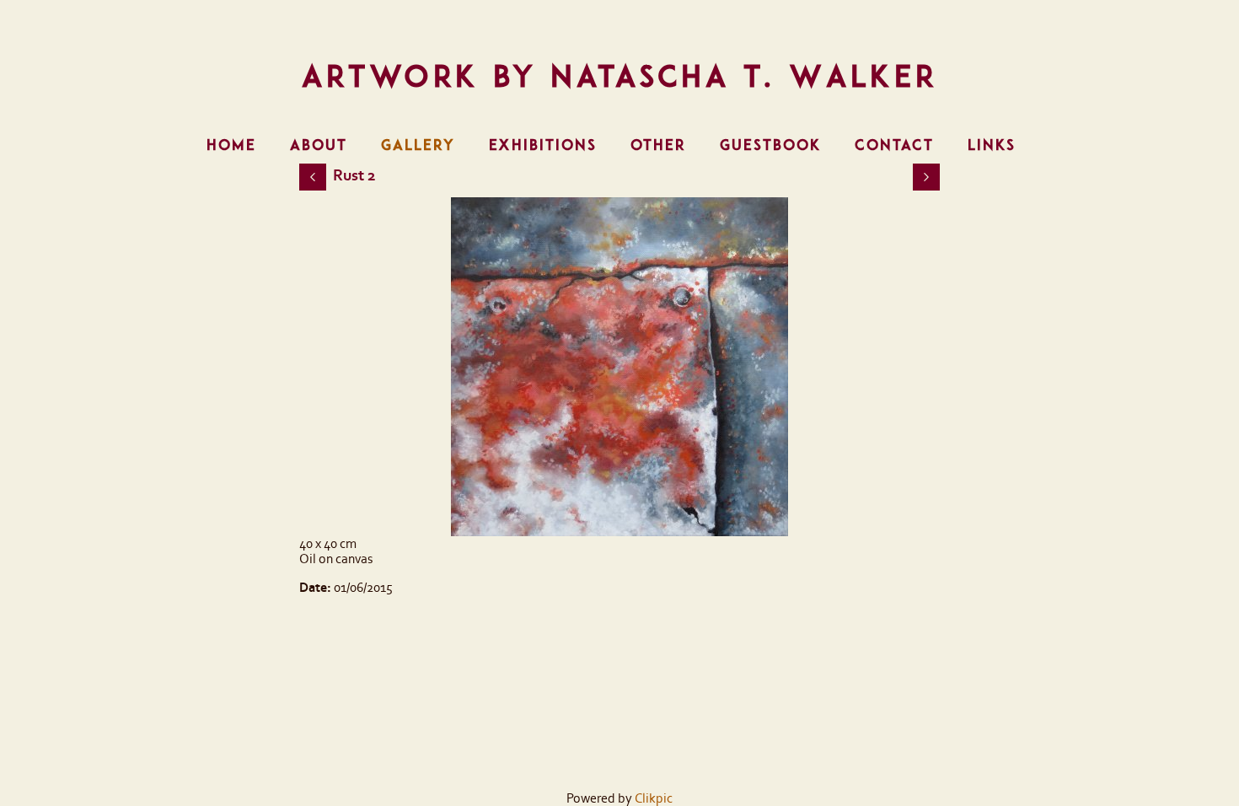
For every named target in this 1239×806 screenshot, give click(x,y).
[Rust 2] (619, 366)
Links (992, 145)
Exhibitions (543, 145)
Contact (894, 145)
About (318, 145)
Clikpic (654, 798)
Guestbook (770, 145)
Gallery (418, 145)
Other (658, 145)
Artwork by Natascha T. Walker (620, 76)
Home (231, 145)
